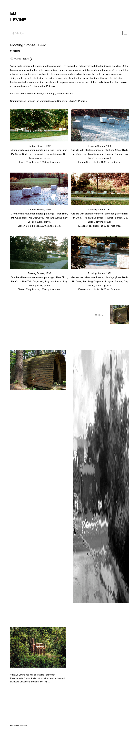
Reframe (13, 725)
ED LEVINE (18, 16)
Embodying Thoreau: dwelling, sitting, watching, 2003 (35, 671)
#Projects (15, 50)
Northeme (23, 725)
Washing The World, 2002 (85, 606)
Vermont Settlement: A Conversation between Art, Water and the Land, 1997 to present (37, 394)
